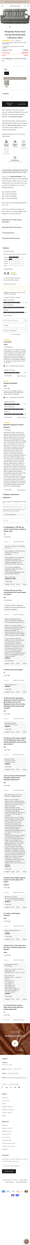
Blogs (4, 1115)
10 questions (6, 46)
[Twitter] (6, 1087)
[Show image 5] (16, 26)
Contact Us (5, 1100)
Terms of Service (9, 1182)
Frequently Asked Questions (11, 238)
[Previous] (6, 26)
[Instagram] (11, 1087)
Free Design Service (8, 233)
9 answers (16, 46)
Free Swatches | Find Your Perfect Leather (15, 1)
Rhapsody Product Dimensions (12, 227)
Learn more (6, 134)
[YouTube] (19, 1087)
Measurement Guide (14, 125)
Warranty (5, 1125)
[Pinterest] (15, 1087)
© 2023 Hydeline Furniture (10, 1179)
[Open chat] (26, 1241)
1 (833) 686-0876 (12, 1073)
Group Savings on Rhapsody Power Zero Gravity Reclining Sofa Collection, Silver (15, 171)
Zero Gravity (6, 1137)
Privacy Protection (21, 1182)
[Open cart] (27, 6)
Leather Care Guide (8, 1146)
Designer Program (8, 1109)
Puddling (5, 1149)
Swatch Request (7, 1106)
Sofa (6, 73)
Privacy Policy (24, 1179)
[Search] (25, 6)
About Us (5, 1097)
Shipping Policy (7, 1131)
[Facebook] (2, 1087)
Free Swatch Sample (15, 116)
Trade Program (7, 1112)
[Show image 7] (20, 26)
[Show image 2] (11, 26)
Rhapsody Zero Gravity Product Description (12, 221)
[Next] (23, 26)
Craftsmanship (6, 1140)
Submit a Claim (7, 1128)
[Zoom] (26, 12)
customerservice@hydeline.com (16, 1077)
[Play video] (15, 1043)
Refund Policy (6, 1134)
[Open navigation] (2, 6)
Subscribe (9, 1171)
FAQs (3, 1103)
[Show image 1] (9, 26)
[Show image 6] (18, 26)
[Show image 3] (13, 26)
